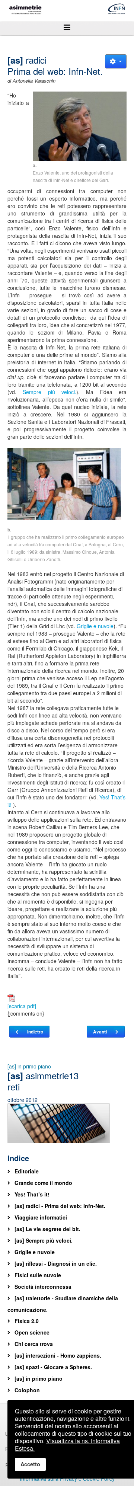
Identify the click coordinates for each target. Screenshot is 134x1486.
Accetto (30, 1464)
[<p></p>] (80, 126)
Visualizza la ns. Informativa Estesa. (67, 1445)
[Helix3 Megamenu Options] (67, 27)
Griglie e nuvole (95, 626)
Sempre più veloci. (49, 392)
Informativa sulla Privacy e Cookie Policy (67, 1478)
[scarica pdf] (21, 1006)
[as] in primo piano (29, 1066)
